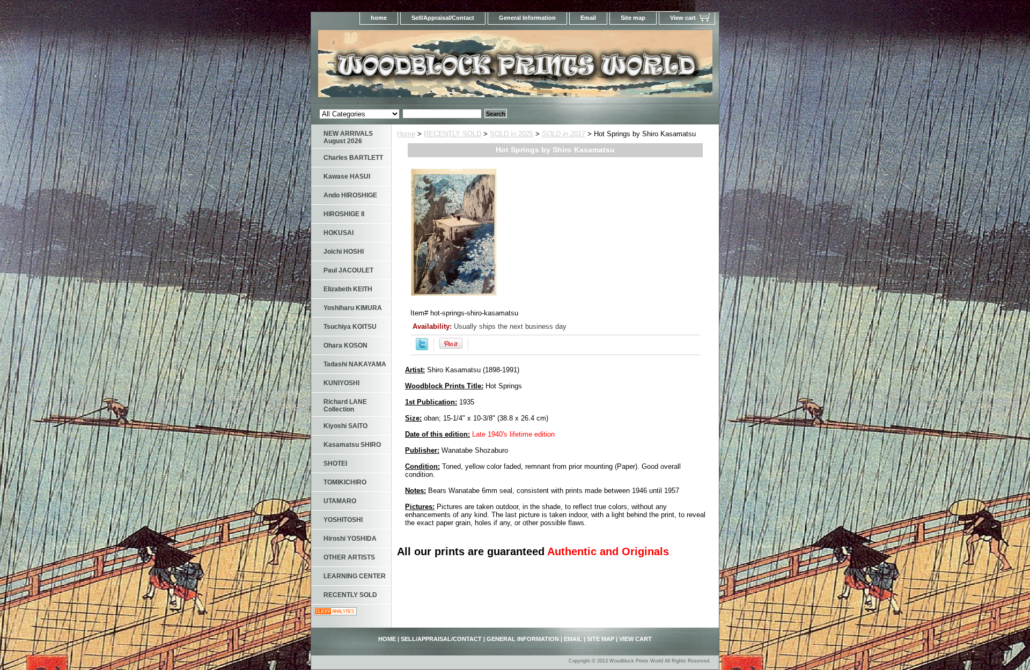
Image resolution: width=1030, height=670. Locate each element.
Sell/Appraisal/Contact (442, 17)
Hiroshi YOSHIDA (350, 538)
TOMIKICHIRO (344, 482)
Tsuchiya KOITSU (350, 326)
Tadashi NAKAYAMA (354, 364)
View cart (683, 17)
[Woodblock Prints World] (445, 67)
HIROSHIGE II (343, 214)
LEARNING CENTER (354, 576)
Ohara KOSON (345, 345)
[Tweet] (422, 348)
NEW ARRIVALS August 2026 (348, 137)
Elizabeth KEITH (347, 289)
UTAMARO (339, 501)
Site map (633, 17)
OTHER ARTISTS (349, 557)
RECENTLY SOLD (452, 134)
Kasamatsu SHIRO (352, 444)
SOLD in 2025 (511, 134)
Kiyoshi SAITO (345, 426)
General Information (527, 17)
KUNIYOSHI (341, 383)
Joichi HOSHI (343, 251)
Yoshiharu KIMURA (352, 308)
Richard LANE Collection (345, 405)
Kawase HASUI (346, 176)
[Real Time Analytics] (335, 613)
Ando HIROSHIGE (350, 195)
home (379, 17)
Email (588, 17)
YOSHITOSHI (343, 520)
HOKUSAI (338, 233)
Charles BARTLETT (353, 157)
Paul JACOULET (348, 270)
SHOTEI (335, 463)
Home (406, 134)
